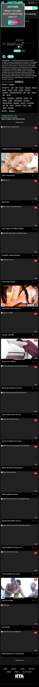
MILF (25, 92)
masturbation (30, 103)
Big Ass (21, 87)
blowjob (26, 98)
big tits (11, 105)
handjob (5, 100)
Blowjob (10, 90)
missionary (26, 100)
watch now (12, 22)
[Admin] (4, 56)
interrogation (10, 98)
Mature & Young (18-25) (16, 92)
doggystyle (16, 103)
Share (23, 50)
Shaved (8, 95)
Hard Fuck (27, 90)
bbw (7, 105)
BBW (16, 87)
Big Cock (34, 87)
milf (4, 105)
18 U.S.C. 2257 (27, 672)
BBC (12, 87)
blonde (4, 108)
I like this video (3, 44)
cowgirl (10, 100)
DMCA (17, 672)
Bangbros (19, 82)
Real (4, 95)
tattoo (29, 105)
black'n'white (19, 98)
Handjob (21, 90)
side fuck (23, 103)
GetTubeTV (11, 684)
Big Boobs (27, 87)
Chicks (15, 90)
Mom (29, 92)
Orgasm (34, 92)
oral (31, 98)
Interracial (5, 92)
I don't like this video (5, 44)
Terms (8, 672)
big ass (24, 105)
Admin (10, 56)
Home (5, 669)
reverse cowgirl (18, 100)
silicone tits (18, 105)
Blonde (4, 90)
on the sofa (10, 108)
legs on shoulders (7, 103)
